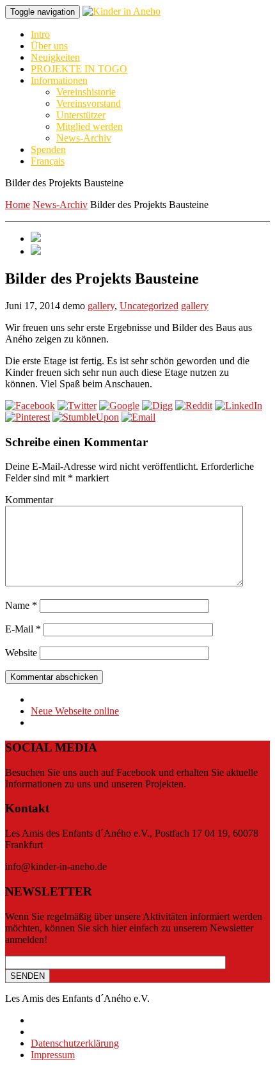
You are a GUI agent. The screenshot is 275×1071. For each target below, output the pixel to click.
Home (17, 204)
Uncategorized (149, 305)
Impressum (53, 1054)
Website (21, 652)
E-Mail (23, 629)
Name (21, 605)
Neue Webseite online (75, 710)
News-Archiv (60, 204)
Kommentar (29, 499)
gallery (101, 305)
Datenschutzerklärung (75, 1043)
